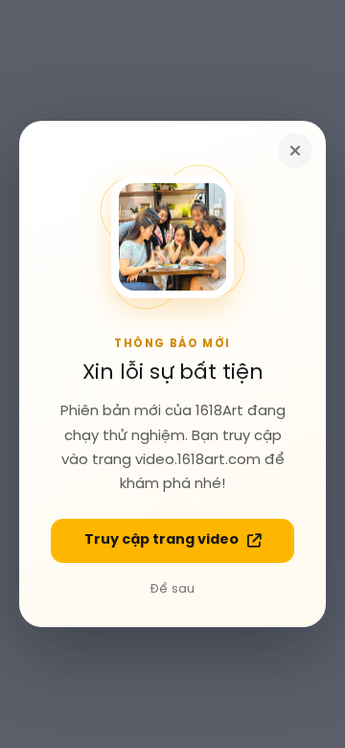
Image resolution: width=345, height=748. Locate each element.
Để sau (172, 589)
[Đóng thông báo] (295, 150)
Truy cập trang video (161, 540)
